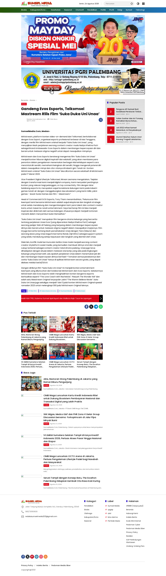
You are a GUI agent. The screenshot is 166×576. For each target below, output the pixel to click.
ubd (109, 513)
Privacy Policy (132, 532)
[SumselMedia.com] (36, 3)
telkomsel (81, 291)
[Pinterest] (32, 557)
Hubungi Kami (132, 513)
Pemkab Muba (114, 521)
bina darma (113, 517)
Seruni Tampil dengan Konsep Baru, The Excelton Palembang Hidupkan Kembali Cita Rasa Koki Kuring (88, 364)
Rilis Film (33, 291)
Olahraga (88, 513)
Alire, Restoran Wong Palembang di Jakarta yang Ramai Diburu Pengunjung (33, 337)
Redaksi (129, 536)
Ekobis (24, 104)
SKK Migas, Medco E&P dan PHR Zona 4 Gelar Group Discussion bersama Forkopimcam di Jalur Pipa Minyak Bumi (88, 337)
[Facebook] (86, 307)
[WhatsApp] (101, 307)
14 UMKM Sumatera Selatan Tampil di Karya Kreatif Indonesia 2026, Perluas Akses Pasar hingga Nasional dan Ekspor (34, 364)
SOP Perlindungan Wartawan (133, 541)
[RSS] (46, 557)
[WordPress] (37, 557)
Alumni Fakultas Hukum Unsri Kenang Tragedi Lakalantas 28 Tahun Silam (129, 138)
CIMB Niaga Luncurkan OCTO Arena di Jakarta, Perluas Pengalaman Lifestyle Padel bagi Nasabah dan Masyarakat (61, 364)
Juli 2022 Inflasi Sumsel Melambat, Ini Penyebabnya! (128, 129)
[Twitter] (91, 307)
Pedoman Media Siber (135, 528)
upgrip (110, 509)
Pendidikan (88, 506)
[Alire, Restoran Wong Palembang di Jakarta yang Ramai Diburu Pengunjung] (34, 324)
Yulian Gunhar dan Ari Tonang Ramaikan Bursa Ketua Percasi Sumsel (129, 119)
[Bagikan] (101, 120)
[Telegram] (96, 307)
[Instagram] (41, 557)
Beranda (129, 509)
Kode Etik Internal (133, 521)
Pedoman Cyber (133, 524)
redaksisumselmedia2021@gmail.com (41, 516)
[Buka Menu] (143, 3)
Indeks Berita (131, 517)
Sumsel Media (66, 291)
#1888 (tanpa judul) (134, 506)
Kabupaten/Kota (91, 517)
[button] (131, 4)
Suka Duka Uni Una (49, 291)
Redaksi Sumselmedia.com (36, 119)
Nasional (87, 521)
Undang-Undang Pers (135, 546)
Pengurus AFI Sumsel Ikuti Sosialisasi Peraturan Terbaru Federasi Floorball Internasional (129, 110)
